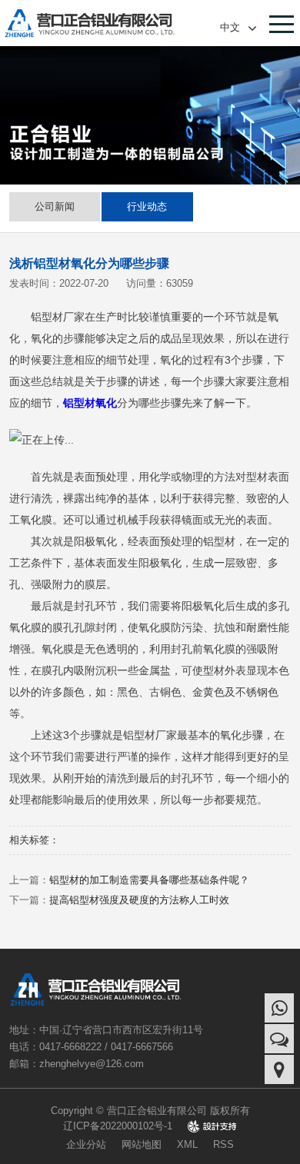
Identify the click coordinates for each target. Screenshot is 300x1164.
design (212, 1126)
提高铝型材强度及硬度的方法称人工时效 (139, 900)
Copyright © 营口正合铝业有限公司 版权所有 (150, 1110)
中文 (230, 27)
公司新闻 (55, 206)
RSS (223, 1144)
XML (187, 1144)
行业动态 (147, 206)
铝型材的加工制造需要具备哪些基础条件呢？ (149, 880)
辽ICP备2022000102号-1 (117, 1126)
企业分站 (86, 1144)
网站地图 (142, 1144)
